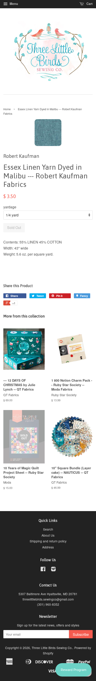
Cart (89, 3)
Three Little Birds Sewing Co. (52, 647)
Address (48, 547)
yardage (9, 206)
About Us (48, 535)
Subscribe (81, 634)
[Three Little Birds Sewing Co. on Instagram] (53, 569)
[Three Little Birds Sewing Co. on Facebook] (43, 569)
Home (7, 109)
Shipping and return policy (48, 541)
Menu (13, 3)
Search (48, 529)
